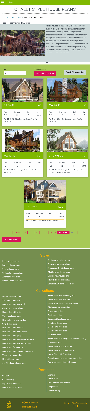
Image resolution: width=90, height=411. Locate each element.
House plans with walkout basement (17, 343)
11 (42, 232)
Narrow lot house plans (11, 296)
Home (6, 17)
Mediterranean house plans (59, 272)
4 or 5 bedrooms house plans (14, 363)
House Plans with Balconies (59, 354)
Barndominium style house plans (61, 284)
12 (46, 232)
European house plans (11, 265)
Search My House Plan (45, 73)
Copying (51, 375)
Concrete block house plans (59, 319)
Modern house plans (10, 261)
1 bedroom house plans (57, 323)
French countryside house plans (61, 268)
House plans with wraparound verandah (18, 339)
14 (55, 232)
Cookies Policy (54, 390)
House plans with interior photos (61, 350)
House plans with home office (14, 332)
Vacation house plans (11, 300)
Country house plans (10, 269)
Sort (5, 69)
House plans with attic (11, 312)
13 (51, 232)
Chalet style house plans (12, 273)
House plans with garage (12, 336)
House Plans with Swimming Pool (61, 295)
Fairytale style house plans (13, 281)
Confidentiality (8, 380)
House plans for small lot (12, 347)
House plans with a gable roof (60, 346)
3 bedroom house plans (57, 331)
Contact (5, 376)
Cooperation (53, 386)
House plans (16, 17)
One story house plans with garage (62, 362)
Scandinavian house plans (58, 276)
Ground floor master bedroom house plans (65, 358)
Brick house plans (55, 315)
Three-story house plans (12, 355)
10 (37, 232)
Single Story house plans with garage (63, 303)
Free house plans (55, 342)
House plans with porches (13, 328)
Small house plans (9, 324)
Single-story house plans (12, 308)
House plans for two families (14, 320)
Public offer (53, 379)
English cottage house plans (59, 260)
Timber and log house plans (59, 280)
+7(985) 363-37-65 (30, 402)
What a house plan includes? (59, 383)
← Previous (18, 232)
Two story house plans (11, 316)
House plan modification (12, 387)
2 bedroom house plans (57, 327)
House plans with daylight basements (17, 351)
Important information (11, 384)
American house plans (11, 277)
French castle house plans (59, 264)
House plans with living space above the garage (67, 339)
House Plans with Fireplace (59, 299)
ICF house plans (54, 335)
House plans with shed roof (13, 304)
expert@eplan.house (30, 407)
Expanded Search (11, 239)
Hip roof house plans (10, 359)
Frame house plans (55, 311)
